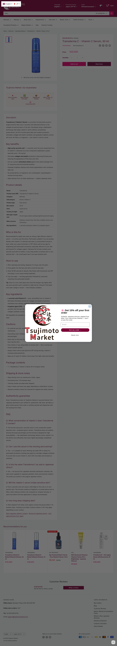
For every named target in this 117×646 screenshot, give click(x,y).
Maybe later (75, 335)
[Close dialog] (89, 306)
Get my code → (75, 330)
